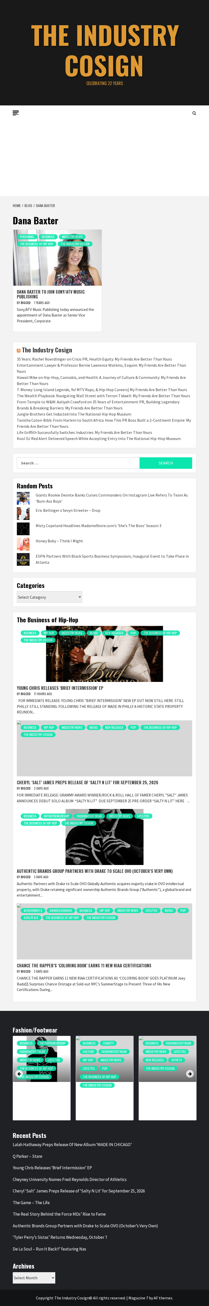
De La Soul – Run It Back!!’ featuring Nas (49, 1249)
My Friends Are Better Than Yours (102, 1060)
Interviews (90, 1051)
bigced (26, 302)
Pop (133, 633)
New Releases (114, 633)
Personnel (27, 237)
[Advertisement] (104, 157)
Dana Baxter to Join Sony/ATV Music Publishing (51, 294)
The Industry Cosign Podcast (104, 1087)
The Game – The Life (31, 1202)
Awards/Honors (61, 910)
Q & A (86, 1070)
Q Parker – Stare (27, 1156)
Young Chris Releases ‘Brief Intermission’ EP (60, 688)
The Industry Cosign (105, 50)
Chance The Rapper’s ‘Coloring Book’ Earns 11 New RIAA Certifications (84, 966)
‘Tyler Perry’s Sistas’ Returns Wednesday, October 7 (60, 1237)
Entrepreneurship (56, 816)
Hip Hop (49, 633)
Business (48, 237)
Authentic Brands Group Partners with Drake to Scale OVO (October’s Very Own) (95, 871)
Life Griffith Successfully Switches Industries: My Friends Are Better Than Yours (84, 432)
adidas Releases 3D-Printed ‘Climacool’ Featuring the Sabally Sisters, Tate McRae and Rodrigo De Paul (40, 1098)
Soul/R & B (31, 917)
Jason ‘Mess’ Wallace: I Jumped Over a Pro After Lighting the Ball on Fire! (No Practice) (104, 1095)
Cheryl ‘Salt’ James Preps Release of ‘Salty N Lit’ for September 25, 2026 (87, 782)
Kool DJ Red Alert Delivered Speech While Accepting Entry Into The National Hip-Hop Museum (99, 438)
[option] (41, 1080)
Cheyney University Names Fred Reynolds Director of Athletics (70, 1179)
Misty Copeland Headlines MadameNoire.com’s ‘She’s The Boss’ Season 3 (98, 525)
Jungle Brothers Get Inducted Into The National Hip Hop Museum (74, 414)
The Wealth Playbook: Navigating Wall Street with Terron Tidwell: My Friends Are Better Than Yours (103, 395)
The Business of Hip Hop (36, 244)
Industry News (72, 237)
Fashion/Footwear (89, 816)
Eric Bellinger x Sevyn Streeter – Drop (68, 510)
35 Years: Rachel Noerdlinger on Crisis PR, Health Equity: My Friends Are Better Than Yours (94, 359)
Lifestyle (143, 816)
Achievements (33, 910)
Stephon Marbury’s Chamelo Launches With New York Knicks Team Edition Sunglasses (165, 1095)
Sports (50, 1060)
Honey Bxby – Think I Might (59, 540)
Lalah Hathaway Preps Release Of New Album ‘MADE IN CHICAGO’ (72, 1144)
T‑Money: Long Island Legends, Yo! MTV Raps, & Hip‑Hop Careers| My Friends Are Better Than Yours (102, 389)
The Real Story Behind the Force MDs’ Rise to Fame (59, 1214)
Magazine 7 (138, 1297)
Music (94, 633)
